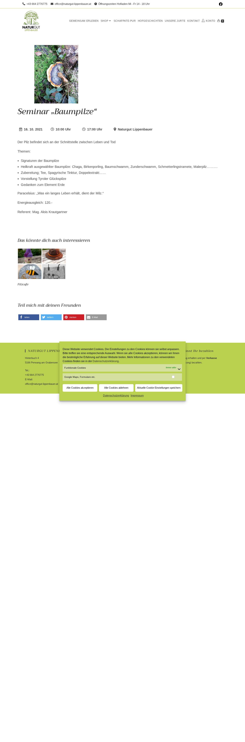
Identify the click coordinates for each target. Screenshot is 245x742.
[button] (28, 317)
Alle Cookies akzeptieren (80, 387)
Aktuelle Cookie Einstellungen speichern (158, 387)
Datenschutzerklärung (106, 361)
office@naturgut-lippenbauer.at (72, 4)
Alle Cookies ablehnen (116, 387)
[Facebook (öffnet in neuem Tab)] (220, 4)
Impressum (137, 395)
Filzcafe (23, 284)
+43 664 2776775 (36, 4)
